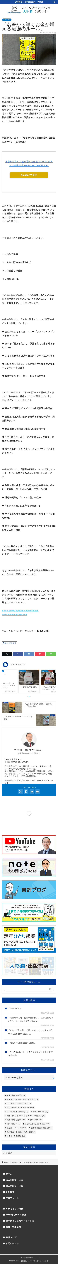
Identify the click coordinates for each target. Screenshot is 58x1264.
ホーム (9, 1174)
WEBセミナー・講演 (16, 1214)
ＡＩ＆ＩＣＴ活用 (16, 1136)
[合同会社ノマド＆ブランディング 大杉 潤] (29, 12)
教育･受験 (36, 1120)
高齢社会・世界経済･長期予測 (21, 1132)
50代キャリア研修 (14, 1208)
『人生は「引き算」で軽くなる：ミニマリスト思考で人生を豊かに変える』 (30, 1032)
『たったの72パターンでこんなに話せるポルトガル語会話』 (30, 1054)
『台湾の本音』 (15, 1009)
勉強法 (40, 1116)
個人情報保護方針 (27, 1257)
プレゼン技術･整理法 (17, 1112)
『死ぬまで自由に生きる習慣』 (22, 1043)
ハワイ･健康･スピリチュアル (20, 1108)
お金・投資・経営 (10, 643)
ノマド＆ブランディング (19, 1103)
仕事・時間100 (40, 1112)
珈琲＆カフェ (13, 1124)
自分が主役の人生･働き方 (37, 1124)
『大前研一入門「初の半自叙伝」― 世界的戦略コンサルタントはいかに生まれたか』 (30, 1019)
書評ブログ (6, 19)
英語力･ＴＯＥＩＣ (16, 1128)
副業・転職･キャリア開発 (19, 1116)
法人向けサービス (14, 1180)
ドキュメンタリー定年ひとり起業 (22, 1099)
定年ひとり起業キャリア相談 (20, 1221)
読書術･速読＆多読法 (41, 1128)
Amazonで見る (29, 175)
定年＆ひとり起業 (16, 1120)
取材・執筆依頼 (13, 1227)
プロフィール (12, 1198)
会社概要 (10, 1192)
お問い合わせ (12, 1243)
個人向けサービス (14, 1186)
